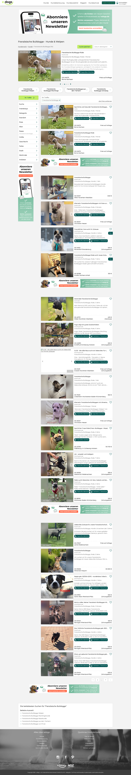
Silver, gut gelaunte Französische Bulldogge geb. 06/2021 (91, 654)
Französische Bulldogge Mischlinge (52, 90)
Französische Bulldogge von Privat (33, 724)
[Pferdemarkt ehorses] (61, 766)
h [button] (70, 84)
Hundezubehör (42, 741)
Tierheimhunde (42, 746)
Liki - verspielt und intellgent (83, 454)
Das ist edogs (89, 736)
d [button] (59, 66)
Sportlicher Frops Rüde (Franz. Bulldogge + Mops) (91, 428)
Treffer (30, 97)
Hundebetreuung (42, 739)
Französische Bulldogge (71, 52)
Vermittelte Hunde (42, 748)
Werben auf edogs (89, 748)
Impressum (89, 743)
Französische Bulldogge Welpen (29, 90)
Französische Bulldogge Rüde (84, 133)
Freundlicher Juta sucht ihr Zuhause (86, 229)
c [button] (20, 66)
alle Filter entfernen (105, 101)
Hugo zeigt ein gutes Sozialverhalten (86, 325)
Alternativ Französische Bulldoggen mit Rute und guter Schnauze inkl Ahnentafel (91, 203)
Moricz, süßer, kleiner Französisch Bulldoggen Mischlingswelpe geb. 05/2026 (91, 602)
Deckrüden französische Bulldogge (86, 299)
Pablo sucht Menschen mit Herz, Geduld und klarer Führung (91, 480)
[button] (64, 84)
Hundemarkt (22, 46)
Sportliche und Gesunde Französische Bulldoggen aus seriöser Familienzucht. (91, 107)
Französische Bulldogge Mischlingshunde (36, 716)
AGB (89, 741)
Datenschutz (89, 746)
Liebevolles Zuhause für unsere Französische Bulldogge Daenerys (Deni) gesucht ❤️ (91, 525)
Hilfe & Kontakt (89, 739)
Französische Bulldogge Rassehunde (34, 718)
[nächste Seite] (110, 680)
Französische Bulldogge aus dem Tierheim (77, 90)
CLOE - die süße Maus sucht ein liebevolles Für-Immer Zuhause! (91, 350)
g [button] (60, 84)
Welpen (41, 743)
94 (26, 98)
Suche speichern (84, 47)
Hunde (30, 46)
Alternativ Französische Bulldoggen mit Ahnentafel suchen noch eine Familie (91, 402)
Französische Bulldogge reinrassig (102, 90)
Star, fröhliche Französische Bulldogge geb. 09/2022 (91, 628)
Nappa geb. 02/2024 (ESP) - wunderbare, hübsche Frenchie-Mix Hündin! (91, 576)
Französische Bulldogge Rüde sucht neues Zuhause (91, 255)
